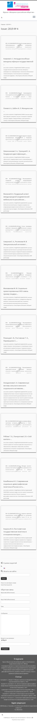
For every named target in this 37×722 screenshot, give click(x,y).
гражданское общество (25, 299)
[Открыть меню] (34, 17)
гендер (5, 299)
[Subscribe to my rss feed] (2, 17)
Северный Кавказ (17, 118)
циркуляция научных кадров (10, 209)
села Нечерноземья (13, 399)
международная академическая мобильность (14, 207)
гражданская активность (13, 299)
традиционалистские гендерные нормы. (13, 545)
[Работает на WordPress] (32, 717)
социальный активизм (23, 399)
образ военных (7, 446)
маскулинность (28, 444)
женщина (5, 161)
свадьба (10, 118)
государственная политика (16, 541)
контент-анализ (22, 492)
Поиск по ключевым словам (8, 583)
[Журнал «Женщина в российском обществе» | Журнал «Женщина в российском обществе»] (18, 5)
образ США (20, 446)
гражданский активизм (9, 393)
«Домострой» (6, 159)
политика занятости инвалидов (21, 73)
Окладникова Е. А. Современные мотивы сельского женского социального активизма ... (16, 386)
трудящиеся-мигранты (9, 350)
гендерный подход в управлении (24, 251)
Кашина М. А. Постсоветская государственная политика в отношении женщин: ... (14, 532)
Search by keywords (6, 585)
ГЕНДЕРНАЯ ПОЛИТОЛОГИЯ (21, 442)
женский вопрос (28, 541)
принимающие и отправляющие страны (22, 346)
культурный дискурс (13, 161)
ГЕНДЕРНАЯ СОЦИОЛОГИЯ (20, 203)
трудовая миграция (26, 348)
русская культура (28, 161)
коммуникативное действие (16, 301)
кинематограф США (19, 444)
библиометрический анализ (10, 205)
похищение (24, 116)
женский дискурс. (27, 159)
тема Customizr (21, 719)
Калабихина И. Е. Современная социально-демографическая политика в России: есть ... (15, 484)
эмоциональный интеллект (10, 255)
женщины (13, 116)
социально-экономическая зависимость (13, 543)
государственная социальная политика (12, 69)
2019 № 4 (11, 67)
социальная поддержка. (9, 75)
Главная (3, 24)
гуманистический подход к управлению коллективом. (16, 253)
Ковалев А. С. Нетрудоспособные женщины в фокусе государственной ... (18, 61)
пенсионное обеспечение (27, 71)
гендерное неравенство (23, 205)
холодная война (21, 448)
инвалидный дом (16, 71)
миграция (28, 207)
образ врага (14, 446)
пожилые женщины (8, 73)
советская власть (26, 118)
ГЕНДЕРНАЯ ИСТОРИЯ (19, 67)
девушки (8, 116)
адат (31, 114)
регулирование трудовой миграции (12, 348)
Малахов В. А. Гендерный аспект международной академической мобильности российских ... (16, 197)
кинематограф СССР (8, 444)
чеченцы (5, 120)
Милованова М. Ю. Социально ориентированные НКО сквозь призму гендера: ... (15, 291)
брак (4, 116)
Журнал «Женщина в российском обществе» (16, 717)
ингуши (19, 116)
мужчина (21, 161)
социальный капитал (8, 305)
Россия (18, 494)
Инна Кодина (19, 75)
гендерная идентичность (17, 159)
